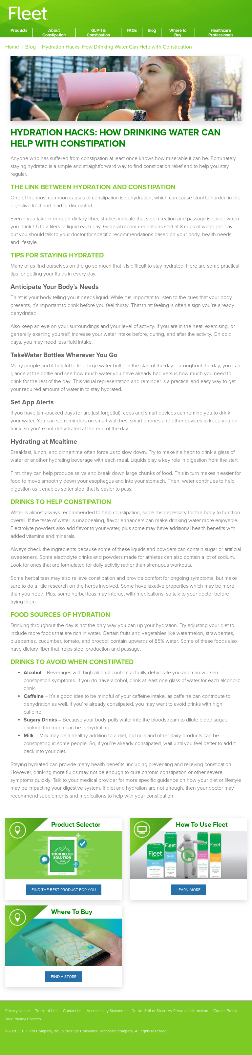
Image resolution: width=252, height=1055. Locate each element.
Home (12, 47)
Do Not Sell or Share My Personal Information (170, 1010)
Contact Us (72, 1010)
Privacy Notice (17, 1010)
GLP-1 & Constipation (98, 33)
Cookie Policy (225, 1010)
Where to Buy (177, 33)
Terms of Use (46, 1010)
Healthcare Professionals (220, 33)
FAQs (132, 30)
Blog (152, 30)
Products (18, 30)
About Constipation (54, 33)
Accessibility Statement (106, 1010)
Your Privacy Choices (23, 1019)
